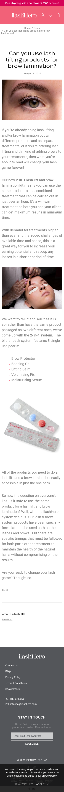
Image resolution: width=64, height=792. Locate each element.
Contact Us (11, 665)
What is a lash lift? (13, 614)
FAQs (8, 671)
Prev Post (7, 619)
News (37, 28)
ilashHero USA (24, 15)
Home (27, 28)
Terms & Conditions (16, 683)
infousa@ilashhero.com (23, 704)
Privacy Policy (13, 677)
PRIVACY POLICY (23, 784)
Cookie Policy (12, 689)
